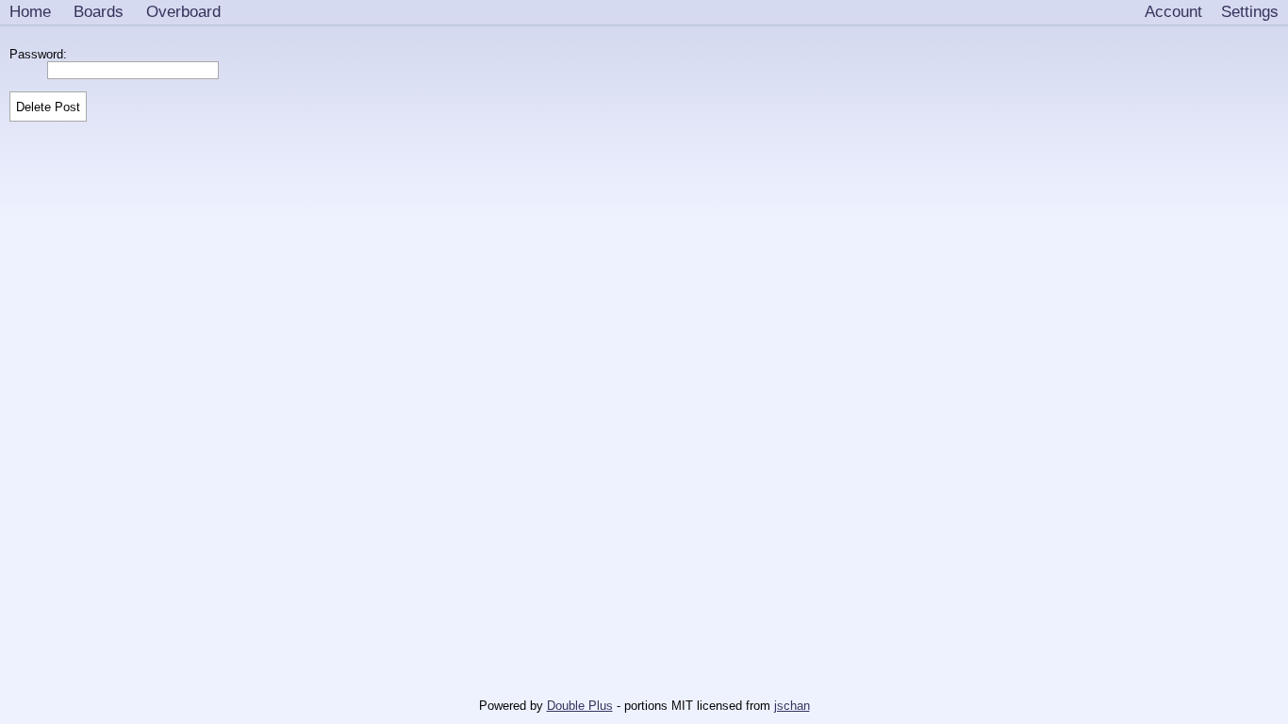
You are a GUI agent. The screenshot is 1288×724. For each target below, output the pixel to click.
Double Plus (580, 706)
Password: (41, 54)
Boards (99, 11)
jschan (792, 706)
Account (1173, 11)
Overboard (183, 11)
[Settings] (1250, 12)
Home (30, 11)
